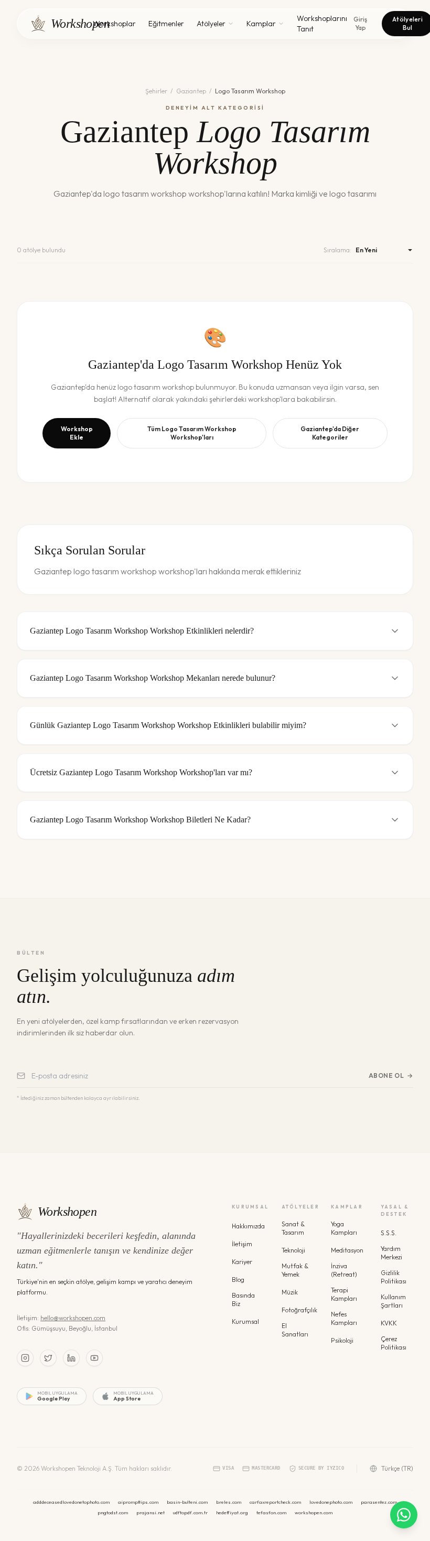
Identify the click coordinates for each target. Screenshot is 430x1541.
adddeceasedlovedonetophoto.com (71, 1502)
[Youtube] (94, 1358)
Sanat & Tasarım (293, 1228)
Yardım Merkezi (391, 1253)
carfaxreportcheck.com (275, 1502)
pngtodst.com (113, 1512)
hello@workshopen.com (72, 1318)
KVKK (389, 1323)
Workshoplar (114, 23)
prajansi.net (150, 1512)
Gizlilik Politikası (393, 1277)
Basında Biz (243, 1299)
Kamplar (261, 23)
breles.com (228, 1502)
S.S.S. (388, 1233)
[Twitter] (48, 1358)
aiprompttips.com (138, 1502)
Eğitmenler (166, 23)
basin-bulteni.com (187, 1502)
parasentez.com (379, 1502)
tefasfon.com (271, 1512)
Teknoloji (293, 1250)
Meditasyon (347, 1250)
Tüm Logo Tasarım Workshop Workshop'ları (191, 433)
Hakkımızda (248, 1226)
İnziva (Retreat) (344, 1270)
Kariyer (242, 1262)
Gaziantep (191, 91)
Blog (238, 1279)
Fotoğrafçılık (299, 1310)
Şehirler (156, 91)
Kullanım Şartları (393, 1301)
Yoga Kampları (344, 1228)
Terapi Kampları (344, 1294)
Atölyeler (211, 23)
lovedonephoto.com (330, 1502)
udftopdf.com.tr (190, 1512)
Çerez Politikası (393, 1343)
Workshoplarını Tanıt (322, 24)
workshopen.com (313, 1512)
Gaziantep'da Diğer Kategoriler (329, 433)
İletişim (242, 1244)
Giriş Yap (360, 23)
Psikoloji (342, 1340)
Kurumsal (245, 1321)
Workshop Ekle (77, 433)
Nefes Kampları (344, 1318)
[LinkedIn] (71, 1358)
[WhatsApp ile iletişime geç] (403, 1514)
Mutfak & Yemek (295, 1270)
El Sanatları (295, 1330)
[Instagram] (25, 1358)
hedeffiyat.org (232, 1512)
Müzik (290, 1292)
